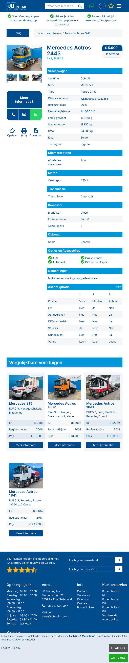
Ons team (83, 603)
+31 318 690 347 (57, 605)
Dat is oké (118, 657)
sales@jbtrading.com (55, 616)
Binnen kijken (85, 607)
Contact (82, 591)
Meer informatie (26, 445)
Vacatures (83, 595)
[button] (102, 6)
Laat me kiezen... (11, 648)
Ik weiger (118, 648)
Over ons (83, 599)
